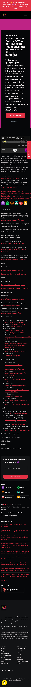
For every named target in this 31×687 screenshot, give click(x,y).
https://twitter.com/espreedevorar (13, 192)
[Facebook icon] (9, 670)
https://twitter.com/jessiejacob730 (17, 404)
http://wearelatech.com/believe (12, 244)
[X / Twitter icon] (2, 670)
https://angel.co (16, 327)
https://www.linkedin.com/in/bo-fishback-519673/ (16, 374)
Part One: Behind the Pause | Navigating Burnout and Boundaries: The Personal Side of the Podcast (15, 537)
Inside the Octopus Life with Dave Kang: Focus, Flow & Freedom (15, 558)
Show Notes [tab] (6, 209)
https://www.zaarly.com (18, 324)
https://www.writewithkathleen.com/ (17, 400)
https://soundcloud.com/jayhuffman (17, 430)
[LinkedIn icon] (12, 670)
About (3, 648)
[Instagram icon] (5, 670)
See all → (4, 580)
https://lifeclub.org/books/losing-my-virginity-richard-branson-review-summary (16, 345)
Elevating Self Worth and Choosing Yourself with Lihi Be (14, 525)
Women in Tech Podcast (21, 651)
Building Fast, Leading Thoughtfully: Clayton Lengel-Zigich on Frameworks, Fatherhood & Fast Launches (14, 545)
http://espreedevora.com (18, 414)
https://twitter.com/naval (13, 365)
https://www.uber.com (16, 333)
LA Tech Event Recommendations (22, 660)
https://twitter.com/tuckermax (15, 386)
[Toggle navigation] (25, 15)
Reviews (19, 663)
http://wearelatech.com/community (13, 260)
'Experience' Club (21, 646)
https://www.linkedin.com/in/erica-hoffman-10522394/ (17, 391)
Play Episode (16, 115)
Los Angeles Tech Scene (6, 660)
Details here (7, 505)
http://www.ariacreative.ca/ (19, 424)
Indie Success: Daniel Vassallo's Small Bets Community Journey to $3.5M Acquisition (13, 564)
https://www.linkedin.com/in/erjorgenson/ (15, 289)
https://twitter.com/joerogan (15, 369)
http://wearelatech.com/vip (11, 313)
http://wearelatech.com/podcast (12, 220)
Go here (5, 513)
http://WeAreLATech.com (12, 305)
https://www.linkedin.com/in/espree (13, 274)
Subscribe (15, 121)
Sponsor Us (4, 663)
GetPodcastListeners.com (10, 187)
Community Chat (21, 648)
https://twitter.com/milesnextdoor (13, 299)
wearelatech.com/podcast (10, 178)
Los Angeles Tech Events (6, 656)
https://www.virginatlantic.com (15, 352)
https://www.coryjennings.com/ (15, 420)
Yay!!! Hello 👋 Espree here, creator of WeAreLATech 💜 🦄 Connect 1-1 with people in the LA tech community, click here (15, 5)
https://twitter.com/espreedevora (13, 270)
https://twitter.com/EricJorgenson (13, 285)
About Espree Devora (23, 655)
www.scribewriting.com (12, 356)
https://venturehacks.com (14, 331)
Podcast (3, 646)
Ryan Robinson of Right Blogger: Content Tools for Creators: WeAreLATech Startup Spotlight (15, 569)
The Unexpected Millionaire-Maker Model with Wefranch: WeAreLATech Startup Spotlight (15, 575)
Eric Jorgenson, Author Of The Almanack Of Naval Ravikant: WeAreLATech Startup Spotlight (15, 47)
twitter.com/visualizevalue (14, 396)
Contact (19, 657)
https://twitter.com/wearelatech (12, 196)
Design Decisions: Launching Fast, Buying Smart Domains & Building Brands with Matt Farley (15, 552)
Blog (2, 651)
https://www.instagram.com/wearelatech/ (16, 198)
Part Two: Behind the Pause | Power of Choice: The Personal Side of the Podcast (15, 531)
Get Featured (5, 653)
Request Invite (15, 477)
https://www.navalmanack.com (15, 322)
